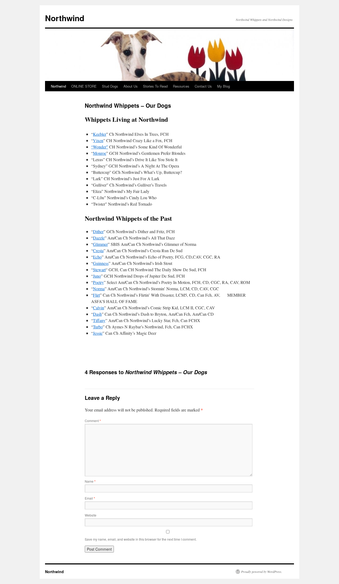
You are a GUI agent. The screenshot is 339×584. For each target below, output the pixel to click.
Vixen (98, 140)
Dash (97, 314)
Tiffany (99, 320)
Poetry (98, 282)
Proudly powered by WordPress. (261, 571)
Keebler (99, 134)
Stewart (99, 269)
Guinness (101, 263)
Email (90, 498)
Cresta (98, 250)
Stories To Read (155, 86)
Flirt (96, 295)
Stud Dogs (110, 86)
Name (90, 481)
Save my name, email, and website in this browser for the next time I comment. (141, 539)
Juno (97, 276)
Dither (98, 231)
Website (90, 515)
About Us (130, 86)
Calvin (98, 307)
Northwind (64, 18)
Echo (97, 257)
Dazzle (99, 238)
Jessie (97, 333)
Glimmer (100, 244)
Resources (181, 86)
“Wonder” (99, 147)
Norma (99, 288)
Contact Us (203, 86)
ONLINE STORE (84, 86)
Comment (93, 420)
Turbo (98, 326)
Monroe (99, 153)
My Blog (223, 86)
